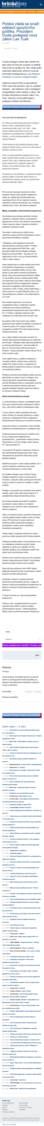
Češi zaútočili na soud (17, 925)
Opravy (4, 1107)
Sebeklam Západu (16, 853)
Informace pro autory (25, 1107)
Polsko (8, 632)
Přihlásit (5, 671)
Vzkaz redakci (23, 1105)
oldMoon (21, 934)
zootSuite (22, 988)
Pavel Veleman (15, 1005)
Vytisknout (8, 639)
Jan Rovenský (14, 799)
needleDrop (23, 850)
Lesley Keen (13, 767)
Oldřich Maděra (15, 942)
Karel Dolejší (14, 807)
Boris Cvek (13, 741)
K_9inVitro (21, 767)
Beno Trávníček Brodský (18, 951)
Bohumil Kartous (14, 764)
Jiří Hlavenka (13, 796)
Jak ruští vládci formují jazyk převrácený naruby (25, 1043)
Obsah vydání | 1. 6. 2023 (13, 726)
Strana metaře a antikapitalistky (31, 764)
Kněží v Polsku (26, 991)
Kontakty (5, 1105)
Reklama (5, 1110)
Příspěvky (22, 1110)
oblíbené (38, 692)
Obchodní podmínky (8, 1112)
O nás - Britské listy (8, 1103)
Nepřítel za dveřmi (25, 807)
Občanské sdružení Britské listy (24, 1118)
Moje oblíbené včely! (25, 796)
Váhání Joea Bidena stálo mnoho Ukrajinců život (25, 1034)
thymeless (22, 1080)
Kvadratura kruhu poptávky (27, 1088)
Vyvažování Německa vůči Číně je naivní (23, 873)
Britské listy (18, 5)
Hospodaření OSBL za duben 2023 (20, 805)
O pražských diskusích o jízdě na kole (22, 957)
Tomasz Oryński (15, 991)
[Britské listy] (22, 107)
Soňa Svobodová (15, 948)
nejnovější (29, 692)
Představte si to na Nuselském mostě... (22, 793)
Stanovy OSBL (23, 1103)
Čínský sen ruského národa (19, 1037)
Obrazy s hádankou (28, 948)
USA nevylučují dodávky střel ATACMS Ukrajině (25, 899)
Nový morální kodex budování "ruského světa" (25, 1040)
